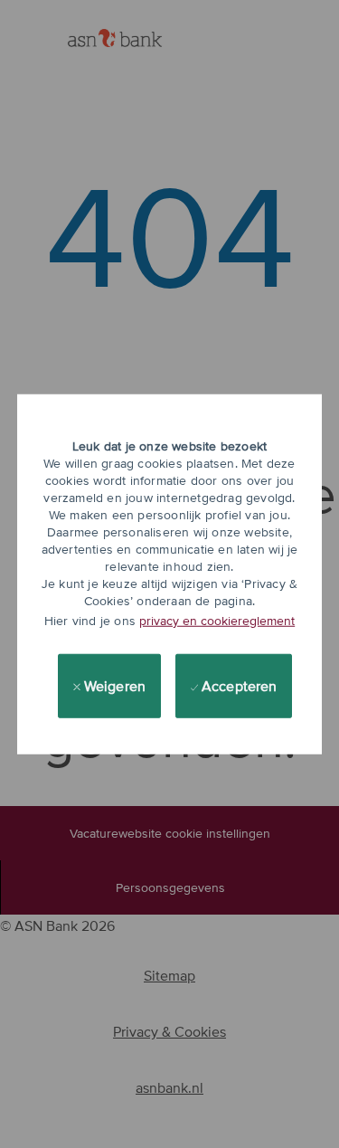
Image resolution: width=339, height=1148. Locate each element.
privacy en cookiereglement (217, 620)
